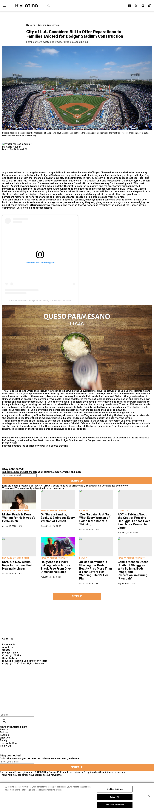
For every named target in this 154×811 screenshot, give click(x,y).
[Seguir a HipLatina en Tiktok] (149, 5)
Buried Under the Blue (29, 418)
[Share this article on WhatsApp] (6, 152)
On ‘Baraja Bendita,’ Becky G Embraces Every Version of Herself (58, 518)
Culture (83, 510)
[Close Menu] (3, 709)
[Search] (48, 5)
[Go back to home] (63, 675)
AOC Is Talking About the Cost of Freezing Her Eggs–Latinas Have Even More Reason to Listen (134, 521)
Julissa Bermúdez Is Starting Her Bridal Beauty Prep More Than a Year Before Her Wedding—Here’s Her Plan (95, 570)
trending (63, 445)
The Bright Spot (9, 743)
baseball (6, 445)
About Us (7, 647)
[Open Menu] (4, 5)
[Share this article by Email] (27, 152)
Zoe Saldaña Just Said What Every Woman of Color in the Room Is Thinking (95, 519)
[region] (77, 796)
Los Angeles (31, 172)
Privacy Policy (10, 652)
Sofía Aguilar (13, 146)
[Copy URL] (9, 161)
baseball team (110, 172)
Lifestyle (123, 510)
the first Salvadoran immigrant (81, 186)
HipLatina (30, 25)
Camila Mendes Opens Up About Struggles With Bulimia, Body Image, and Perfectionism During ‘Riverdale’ (133, 570)
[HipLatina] (26, 5)
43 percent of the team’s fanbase (110, 177)
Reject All (114, 797)
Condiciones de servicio (115, 485)
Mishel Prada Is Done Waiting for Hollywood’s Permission (18, 518)
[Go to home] (77, 622)
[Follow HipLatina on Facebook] (129, 5)
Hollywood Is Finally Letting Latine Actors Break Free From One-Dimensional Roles (56, 567)
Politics (45, 445)
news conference (32, 423)
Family (3, 740)
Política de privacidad (71, 485)
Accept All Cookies (115, 805)
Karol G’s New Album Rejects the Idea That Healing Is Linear (17, 565)
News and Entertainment (48, 25)
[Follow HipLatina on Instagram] (143, 5)
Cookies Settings (114, 789)
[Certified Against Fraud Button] (13, 666)
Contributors (9, 658)
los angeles (28, 445)
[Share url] (5, 167)
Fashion (4, 735)
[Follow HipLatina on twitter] (136, 5)
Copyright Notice (11, 655)
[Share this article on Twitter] (20, 152)
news (38, 445)
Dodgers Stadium (50, 175)
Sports (54, 445)
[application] (77, 347)
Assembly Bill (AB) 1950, (119, 188)
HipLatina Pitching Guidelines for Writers (25, 660)
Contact (7, 650)
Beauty (83, 558)
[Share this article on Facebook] (13, 152)
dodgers (16, 445)
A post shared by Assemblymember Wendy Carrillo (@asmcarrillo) (40, 300)
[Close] (147, 378)
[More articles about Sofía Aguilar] (16, 144)
